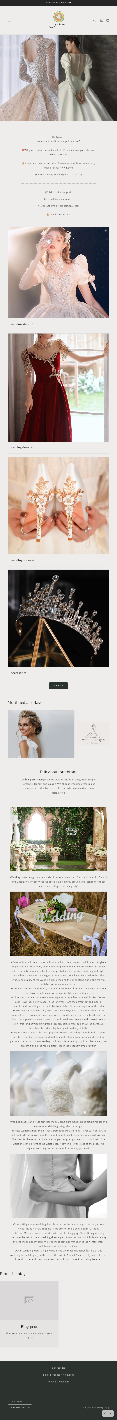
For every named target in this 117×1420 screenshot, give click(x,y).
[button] (9, 20)
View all (58, 685)
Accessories (19, 673)
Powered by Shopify (101, 1408)
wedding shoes (21, 560)
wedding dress (20, 324)
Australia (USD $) (18, 1407)
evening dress (20, 447)
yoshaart (90, 1408)
